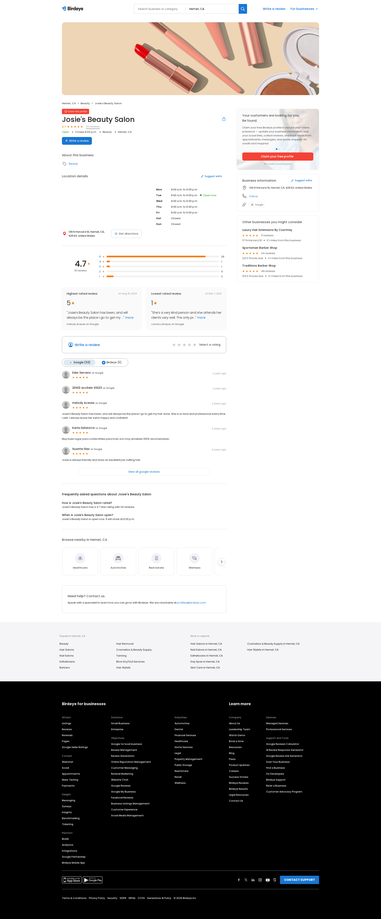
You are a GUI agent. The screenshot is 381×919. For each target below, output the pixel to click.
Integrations (69, 850)
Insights (67, 812)
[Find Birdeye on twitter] (245, 880)
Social (65, 768)
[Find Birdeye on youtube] (268, 880)
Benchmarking (71, 818)
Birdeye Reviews (239, 783)
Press (232, 759)
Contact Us (236, 800)
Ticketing (67, 824)
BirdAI (65, 839)
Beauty (85, 103)
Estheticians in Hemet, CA (206, 656)
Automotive (182, 723)
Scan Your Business (278, 762)
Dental (179, 729)
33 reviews (93, 126)
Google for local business (126, 744)
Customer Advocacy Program (284, 791)
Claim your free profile (277, 156)
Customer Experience (124, 809)
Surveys (66, 806)
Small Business (120, 723)
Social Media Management (127, 815)
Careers (234, 771)
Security (112, 898)
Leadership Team (239, 729)
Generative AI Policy (159, 898)
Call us (253, 196)
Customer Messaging (124, 768)
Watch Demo (237, 735)
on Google (97, 372)
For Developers (275, 773)
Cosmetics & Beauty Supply (134, 650)
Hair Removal (125, 644)
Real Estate (182, 771)
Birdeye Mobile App (73, 862)
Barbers (65, 667)
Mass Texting (70, 779)
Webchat (67, 762)
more (129, 317)
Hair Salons (67, 650)
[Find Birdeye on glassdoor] (275, 880)
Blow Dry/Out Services (130, 661)
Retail (178, 777)
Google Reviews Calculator (282, 744)
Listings (66, 723)
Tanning (121, 656)
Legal (178, 753)
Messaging (68, 800)
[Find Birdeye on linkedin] (253, 880)
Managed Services (277, 723)
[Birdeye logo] (73, 9)
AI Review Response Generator (284, 750)
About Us (234, 723)
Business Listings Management (130, 803)
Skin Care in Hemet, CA (205, 667)
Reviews (67, 729)
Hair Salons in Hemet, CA (206, 644)
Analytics (67, 845)
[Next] (221, 561)
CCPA (141, 898)
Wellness (180, 783)
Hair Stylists (123, 667)
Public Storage (183, 765)
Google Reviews (121, 785)
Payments (68, 785)
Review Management (124, 750)
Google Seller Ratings (75, 747)
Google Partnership (74, 856)
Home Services (184, 747)
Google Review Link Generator (284, 756)
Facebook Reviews (122, 797)
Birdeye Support (276, 779)
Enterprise (117, 729)
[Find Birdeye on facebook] (239, 880)
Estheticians (67, 661)
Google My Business (123, 791)
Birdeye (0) (114, 362)
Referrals (67, 735)
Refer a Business (276, 785)
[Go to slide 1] (276, 149)
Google (259, 204)
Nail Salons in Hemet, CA (206, 650)
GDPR (123, 898)
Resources (235, 747)
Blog (231, 753)
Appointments (71, 773)
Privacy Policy (97, 898)
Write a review (274, 9)
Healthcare (181, 741)
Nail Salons (67, 656)
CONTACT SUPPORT (299, 880)
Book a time (236, 741)
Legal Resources (239, 795)
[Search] (243, 9)
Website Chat (119, 779)
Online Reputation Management (131, 762)
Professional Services (279, 729)
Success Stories (238, 777)
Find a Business (275, 768)
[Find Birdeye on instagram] (260, 880)
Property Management (188, 759)
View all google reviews (144, 472)
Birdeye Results (238, 789)
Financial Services (185, 735)
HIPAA (132, 898)
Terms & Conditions (74, 898)
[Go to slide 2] (279, 149)
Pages (65, 741)
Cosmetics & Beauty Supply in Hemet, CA (273, 644)
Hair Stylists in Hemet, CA (263, 650)
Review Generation (122, 756)
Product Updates (239, 765)
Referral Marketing (122, 773)
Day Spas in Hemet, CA (205, 661)
